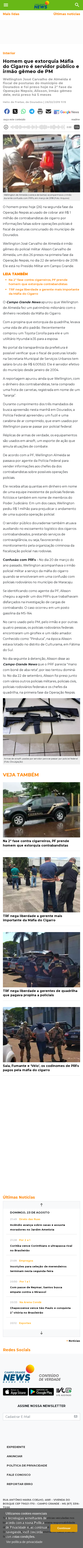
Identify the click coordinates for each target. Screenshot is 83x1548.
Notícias (73, 1340)
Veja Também (21, 775)
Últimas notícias (66, 14)
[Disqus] (41, 1133)
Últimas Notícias (19, 1197)
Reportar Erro (20, 1484)
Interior (9, 53)
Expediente (16, 1447)
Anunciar (14, 1456)
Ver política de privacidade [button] (24, 1542)
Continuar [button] (63, 1528)
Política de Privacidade (27, 1465)
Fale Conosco (19, 1475)
